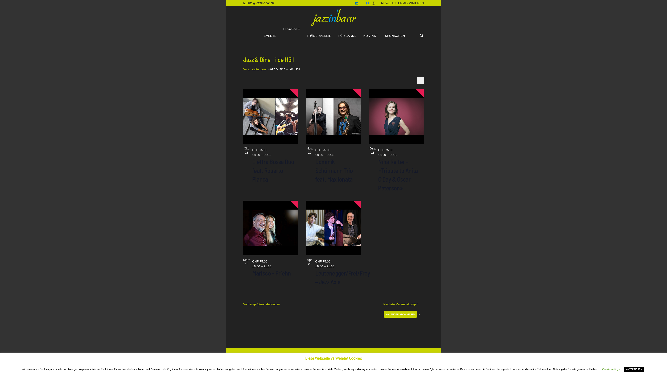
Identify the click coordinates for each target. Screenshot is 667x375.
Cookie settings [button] (611, 369)
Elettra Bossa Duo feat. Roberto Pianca (273, 170)
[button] (422, 36)
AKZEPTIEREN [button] (634, 369)
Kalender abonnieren (400, 314)
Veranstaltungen (254, 69)
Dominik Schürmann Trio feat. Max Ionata (334, 170)
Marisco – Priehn (271, 273)
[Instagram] (373, 3)
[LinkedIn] (357, 3)
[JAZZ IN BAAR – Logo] (333, 17)
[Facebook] (367, 3)
